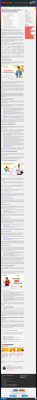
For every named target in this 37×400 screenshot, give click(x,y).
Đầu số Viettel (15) (32, 37)
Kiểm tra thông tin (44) (27, 35)
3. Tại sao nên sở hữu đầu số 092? (7, 18)
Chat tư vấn (15, 390)
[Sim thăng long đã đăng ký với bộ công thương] (13, 395)
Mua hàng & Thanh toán (8, 398)
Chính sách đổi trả (23, 398)
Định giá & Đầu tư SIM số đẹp (28, 17)
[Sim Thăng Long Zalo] (36, 398)
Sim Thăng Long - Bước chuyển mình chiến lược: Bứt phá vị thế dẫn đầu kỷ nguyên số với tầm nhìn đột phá (5, 355)
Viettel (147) (31, 36)
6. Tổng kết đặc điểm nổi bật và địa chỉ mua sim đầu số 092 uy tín (10, 26)
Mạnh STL (16, 33)
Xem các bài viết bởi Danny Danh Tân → (11, 370)
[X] (25, 377)
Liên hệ (31, 398)
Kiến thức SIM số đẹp (5, 8)
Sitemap (34, 398)
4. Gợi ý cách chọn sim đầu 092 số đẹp (7, 19)
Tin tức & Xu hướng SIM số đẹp (29, 22)
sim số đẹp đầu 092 (14, 325)
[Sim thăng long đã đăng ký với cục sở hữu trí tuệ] (25, 396)
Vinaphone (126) (27, 38)
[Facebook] (20, 377)
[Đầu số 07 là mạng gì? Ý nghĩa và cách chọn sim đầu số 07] (20, 349)
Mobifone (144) (32, 35)
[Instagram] (24, 377)
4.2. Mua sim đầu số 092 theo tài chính (7, 21)
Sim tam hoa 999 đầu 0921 (6, 236)
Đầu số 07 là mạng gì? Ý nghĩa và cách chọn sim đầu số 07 (20, 354)
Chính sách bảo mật (27, 398)
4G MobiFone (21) (32, 38)
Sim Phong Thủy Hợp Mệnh (28, 21)
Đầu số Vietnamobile (10, 344)
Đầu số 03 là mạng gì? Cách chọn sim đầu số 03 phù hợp (12, 354)
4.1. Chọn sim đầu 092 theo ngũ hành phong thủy (9, 20)
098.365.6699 (22, 390)
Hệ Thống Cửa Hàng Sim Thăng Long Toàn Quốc (9, 27)
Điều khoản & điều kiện (17, 398)
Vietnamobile (6, 344)
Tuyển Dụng (26, 15)
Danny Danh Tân (10, 12)
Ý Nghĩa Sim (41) (27, 37)
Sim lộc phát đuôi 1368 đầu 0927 (7, 238)
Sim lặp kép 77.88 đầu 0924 (6, 211)
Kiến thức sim (12, 398)
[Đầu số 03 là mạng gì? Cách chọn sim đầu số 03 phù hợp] (12, 349)
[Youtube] (22, 377)
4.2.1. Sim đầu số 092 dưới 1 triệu (8, 22)
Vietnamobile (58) (27, 36)
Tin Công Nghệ (27, 16)
